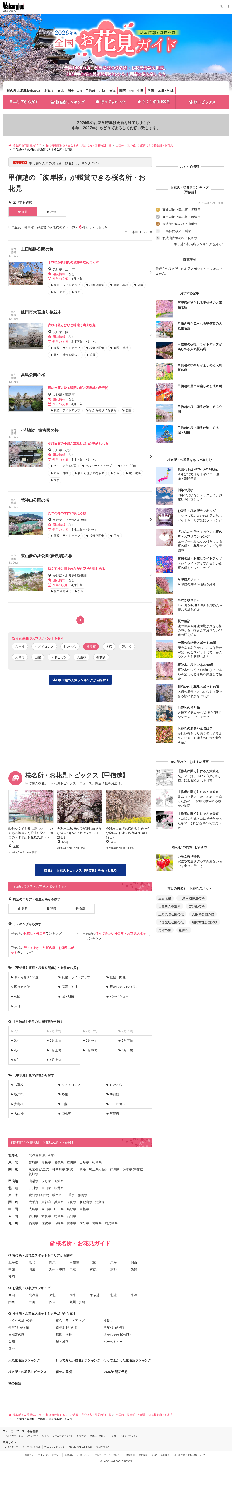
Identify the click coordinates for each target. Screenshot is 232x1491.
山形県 (84, 1162)
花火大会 (81, 1435)
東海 (112, 90)
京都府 (46, 1202)
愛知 (134, 1269)
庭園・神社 (69, 986)
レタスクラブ (11, 1446)
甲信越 (90, 90)
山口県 (59, 1209)
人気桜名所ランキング (24, 1360)
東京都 (33, 1169)
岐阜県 (57, 1195)
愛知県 (33, 1195)
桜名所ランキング (70, 101)
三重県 (70, 1195)
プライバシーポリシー (49, 1455)
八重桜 (20, 646)
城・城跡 (68, 996)
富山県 (46, 1188)
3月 (16, 1040)
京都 (131, 91)
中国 (140, 90)
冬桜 (109, 646)
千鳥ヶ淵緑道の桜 (192, 898)
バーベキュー (119, 996)
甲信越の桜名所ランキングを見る (198, 244)
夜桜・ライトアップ (76, 977)
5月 (16, 1059)
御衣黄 (101, 657)
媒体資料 (130, 1455)
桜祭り (108, 1320)
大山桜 (81, 657)
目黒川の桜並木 (169, 906)
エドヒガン (59, 657)
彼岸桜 (19, 1094)
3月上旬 (55, 1040)
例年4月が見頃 (114, 1327)
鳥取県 (71, 1209)
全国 (11, 1295)
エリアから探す (26, 101)
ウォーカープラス (14, 1435)
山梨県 (23, 909)
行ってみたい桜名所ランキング (78, 1360)
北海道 (49, 90)
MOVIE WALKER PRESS (80, 1446)
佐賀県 (46, 1223)
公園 (17, 996)
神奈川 (94, 1269)
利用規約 (29, 1455)
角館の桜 (164, 930)
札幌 (43, 1155)
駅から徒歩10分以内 (124, 986)
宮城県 (33, 1162)
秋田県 (71, 1162)
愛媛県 (46, 1216)
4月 (16, 1050)
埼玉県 (94, 1169)
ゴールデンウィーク (63, 1435)
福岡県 (33, 1223)
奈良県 (71, 1202)
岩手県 (59, 1162)
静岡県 (82, 1195)
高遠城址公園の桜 (171, 922)
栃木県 (127, 1169)
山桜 (38, 657)
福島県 (97, 1162)
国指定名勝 (22, 986)
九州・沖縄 (166, 90)
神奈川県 (58, 1169)
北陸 (102, 90)
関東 (71, 90)
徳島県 (59, 1216)
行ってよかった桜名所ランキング (127, 1360)
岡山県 (46, 1209)
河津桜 (114, 1113)
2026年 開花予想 (116, 1372)
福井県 (59, 1188)
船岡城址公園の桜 (204, 922)
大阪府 (33, 1202)
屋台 (17, 1006)
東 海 (13, 1195)
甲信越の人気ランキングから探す (82, 680)
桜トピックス (205, 101)
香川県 (33, 1216)
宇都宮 (138, 1169)
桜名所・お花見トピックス (27, 1372)
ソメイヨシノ (44, 646)
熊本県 (71, 1223)
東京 (79, 91)
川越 (103, 1169)
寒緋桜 (127, 646)
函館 (51, 1155)
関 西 (13, 1202)
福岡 (11, 1276)
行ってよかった (113, 101)
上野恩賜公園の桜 (171, 914)
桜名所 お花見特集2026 (23, 90)
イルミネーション (129, 1435)
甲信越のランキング (36, 933)
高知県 (71, 1216)
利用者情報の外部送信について (189, 1455)
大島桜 (20, 657)
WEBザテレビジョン (54, 1446)
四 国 (13, 1216)
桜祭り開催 (118, 977)
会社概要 (165, 1455)
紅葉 (114, 1435)
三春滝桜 (164, 898)
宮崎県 (97, 1223)
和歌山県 (86, 1202)
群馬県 (114, 1169)
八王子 (44, 1169)
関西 (122, 90)
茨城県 (33, 1174)
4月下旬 (127, 1050)
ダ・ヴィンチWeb (31, 1446)
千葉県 (81, 1169)
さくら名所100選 (156, 101)
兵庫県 (59, 1202)
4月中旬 (91, 1050)
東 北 (13, 1162)
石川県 (33, 1188)
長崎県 (59, 1223)
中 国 (13, 1209)
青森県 (46, 1162)
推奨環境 (68, 1455)
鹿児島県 (111, 1223)
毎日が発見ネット (105, 1446)
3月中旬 (91, 1040)
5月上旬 (55, 1059)
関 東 (13, 1169)
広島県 (33, 1209)
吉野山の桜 (197, 906)
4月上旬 (55, 1050)
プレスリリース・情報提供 (108, 1455)
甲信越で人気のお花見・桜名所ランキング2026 (64, 163)
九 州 (13, 1223)
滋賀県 (100, 1202)
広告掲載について (148, 1455)
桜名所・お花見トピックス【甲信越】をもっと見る (80, 870)
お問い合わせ (84, 1455)
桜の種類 (14, 1383)
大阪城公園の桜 (203, 914)
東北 (61, 90)
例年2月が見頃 (18, 1327)
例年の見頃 (64, 1372)
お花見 (45, 1435)
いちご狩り (32, 1435)
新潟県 (80, 909)
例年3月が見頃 (66, 1327)
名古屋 (44, 1195)
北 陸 (13, 1188)
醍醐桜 (184, 930)
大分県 (84, 1223)
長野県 (51, 212)
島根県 (84, 1209)
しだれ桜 (70, 646)
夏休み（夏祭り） (99, 1435)
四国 (150, 90)
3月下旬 (127, 1040)
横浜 (69, 1169)
